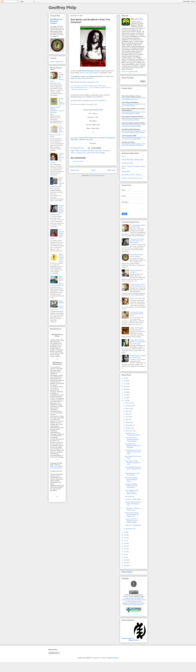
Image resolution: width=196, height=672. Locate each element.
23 (125, 557)
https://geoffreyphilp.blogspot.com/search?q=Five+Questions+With (133, 125)
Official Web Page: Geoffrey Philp (132, 159)
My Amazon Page (127, 163)
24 (125, 560)
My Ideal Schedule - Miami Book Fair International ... (131, 485)
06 (125, 381)
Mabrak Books (134, 640)
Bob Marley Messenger (94, 150)
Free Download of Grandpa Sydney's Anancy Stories (132, 439)
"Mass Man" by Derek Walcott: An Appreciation (138, 340)
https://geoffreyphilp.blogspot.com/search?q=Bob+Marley (133, 104)
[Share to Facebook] (98, 148)
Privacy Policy (127, 638)
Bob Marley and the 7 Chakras (131, 175)
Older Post (111, 170)
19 (125, 546)
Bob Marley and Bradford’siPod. (84, 78)
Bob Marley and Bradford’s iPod (89, 82)
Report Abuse (127, 572)
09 (125, 389)
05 (125, 378)
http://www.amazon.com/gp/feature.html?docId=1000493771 (88, 100)
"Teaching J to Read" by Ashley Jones (133, 509)
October (128, 428)
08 (125, 386)
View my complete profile (130, 71)
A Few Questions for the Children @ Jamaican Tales (133, 451)
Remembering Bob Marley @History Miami (131, 479)
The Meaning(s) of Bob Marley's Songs (137, 226)
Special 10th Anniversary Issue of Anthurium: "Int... (133, 503)
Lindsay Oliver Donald (86, 137)
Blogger (116, 658)
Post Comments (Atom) (97, 175)
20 (125, 549)
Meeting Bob (126, 171)
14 (125, 532)
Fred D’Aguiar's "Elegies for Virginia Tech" (138, 356)
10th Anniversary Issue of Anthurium (132, 474)
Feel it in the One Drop (137, 298)
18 (125, 543)
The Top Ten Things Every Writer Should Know (136, 313)
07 (125, 384)
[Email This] (92, 148)
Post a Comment (78, 161)
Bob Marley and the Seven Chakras (56, 21)
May (127, 414)
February (129, 406)
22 (125, 554)
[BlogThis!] (94, 148)
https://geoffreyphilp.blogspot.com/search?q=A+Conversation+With (133, 138)
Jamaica (73, 152)
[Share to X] (96, 148)
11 (125, 395)
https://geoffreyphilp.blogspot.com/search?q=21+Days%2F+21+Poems (133, 144)
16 (125, 538)
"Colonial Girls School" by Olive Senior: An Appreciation (137, 240)
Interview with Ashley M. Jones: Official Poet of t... (133, 468)
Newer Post (75, 170)
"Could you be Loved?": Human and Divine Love (138, 285)
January (128, 403)
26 (125, 565)
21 (125, 551)
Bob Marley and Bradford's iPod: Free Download (133, 445)
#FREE (77, 150)
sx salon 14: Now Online (133, 499)
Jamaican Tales (84, 73)
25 (125, 563)
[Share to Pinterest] (100, 148)
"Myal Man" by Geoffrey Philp (61, 256)
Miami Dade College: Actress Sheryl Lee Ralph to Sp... (132, 514)
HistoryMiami (94, 73)
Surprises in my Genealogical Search (132, 434)
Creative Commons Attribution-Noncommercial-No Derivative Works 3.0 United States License (134, 599)
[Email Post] (88, 148)
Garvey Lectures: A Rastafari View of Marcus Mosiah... (131, 520)
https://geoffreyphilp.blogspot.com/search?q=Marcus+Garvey (133, 98)
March (128, 408)
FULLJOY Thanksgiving (133, 525)
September (129, 425)
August (128, 422)
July (127, 419)
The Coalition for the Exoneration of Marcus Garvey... (131, 492)
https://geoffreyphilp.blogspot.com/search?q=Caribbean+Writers (133, 119)
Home (93, 170)
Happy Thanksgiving (136, 328)
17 (125, 540)
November (129, 431)
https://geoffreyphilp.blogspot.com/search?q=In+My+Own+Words (133, 112)
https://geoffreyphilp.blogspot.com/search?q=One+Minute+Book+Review (133, 131)
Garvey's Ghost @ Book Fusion (132, 178)
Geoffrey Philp (62, 7)
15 (125, 535)
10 (125, 392)
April (127, 411)
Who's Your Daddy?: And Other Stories (56, 467)
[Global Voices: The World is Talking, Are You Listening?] (133, 612)
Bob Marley (83, 150)
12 (125, 397)
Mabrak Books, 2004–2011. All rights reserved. (134, 603)
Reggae (102, 152)
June (127, 417)
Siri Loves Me (129, 496)
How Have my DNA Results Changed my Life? (132, 462)
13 (125, 400)
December (129, 528)
